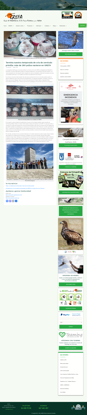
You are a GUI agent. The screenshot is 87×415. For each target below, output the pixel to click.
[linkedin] (77, 7)
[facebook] (61, 7)
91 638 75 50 (26, 408)
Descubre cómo (70, 284)
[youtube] (74, 7)
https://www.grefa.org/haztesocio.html (14, 194)
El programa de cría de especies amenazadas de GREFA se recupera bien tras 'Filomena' (25, 188)
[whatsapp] (81, 7)
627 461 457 (43, 408)
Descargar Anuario (70, 54)
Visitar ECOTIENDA (71, 308)
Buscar (82, 25)
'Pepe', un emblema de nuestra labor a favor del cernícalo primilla (20, 185)
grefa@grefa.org (9, 409)
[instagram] (68, 7)
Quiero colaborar (70, 347)
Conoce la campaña (70, 166)
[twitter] (64, 7)
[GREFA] (23, 17)
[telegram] (84, 7)
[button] (11, 25)
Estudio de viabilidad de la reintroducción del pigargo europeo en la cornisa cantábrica (70, 211)
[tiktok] (71, 7)
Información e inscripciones (70, 192)
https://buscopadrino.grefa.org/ (12, 198)
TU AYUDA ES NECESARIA (70, 145)
